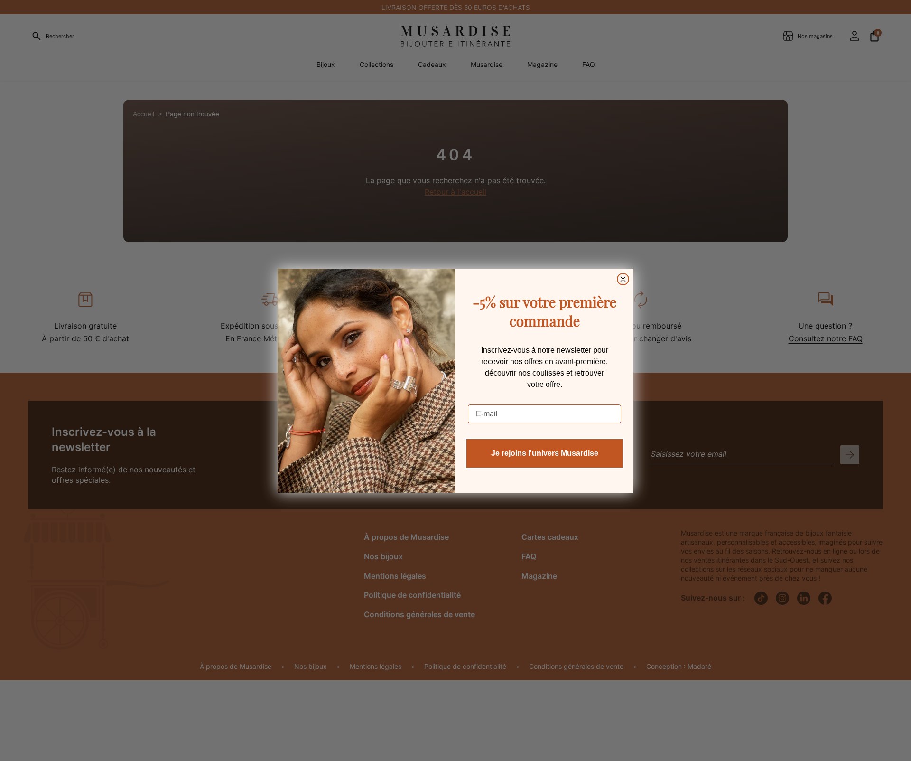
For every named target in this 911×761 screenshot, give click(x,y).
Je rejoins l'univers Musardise (544, 453)
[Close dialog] (623, 279)
